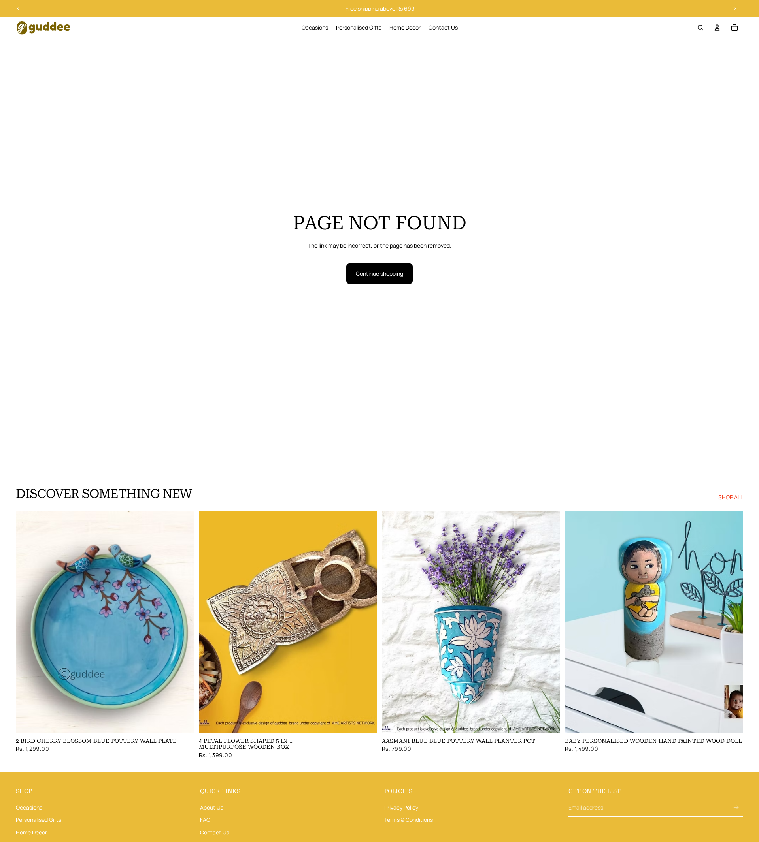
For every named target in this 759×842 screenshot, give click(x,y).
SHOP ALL (730, 497)
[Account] (717, 27)
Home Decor (31, 832)
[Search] (700, 27)
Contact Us (214, 832)
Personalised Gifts (38, 819)
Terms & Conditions (408, 819)
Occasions (29, 807)
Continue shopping (379, 273)
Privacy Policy (401, 807)
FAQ (205, 819)
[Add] (182, 721)
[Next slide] (734, 8)
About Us (211, 807)
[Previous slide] (18, 8)
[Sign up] (736, 807)
